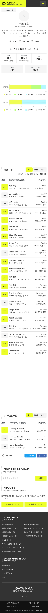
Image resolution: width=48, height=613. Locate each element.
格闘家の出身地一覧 (31, 524)
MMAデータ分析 (8, 569)
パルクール (31, 33)
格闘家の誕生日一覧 (9, 528)
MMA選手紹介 (7, 573)
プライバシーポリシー (35, 603)
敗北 (42, 170)
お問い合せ (35, 606)
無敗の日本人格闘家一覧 (33, 532)
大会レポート (7, 540)
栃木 (3, 30)
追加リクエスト (13, 504)
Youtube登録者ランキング (11, 544)
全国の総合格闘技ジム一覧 (11, 552)
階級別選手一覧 (7, 524)
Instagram (25, 41)
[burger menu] (43, 3)
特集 (3, 577)
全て (29, 170)
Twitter (13, 41)
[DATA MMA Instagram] (26, 596)
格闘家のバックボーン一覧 (34, 528)
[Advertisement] (24, 78)
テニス (8, 33)
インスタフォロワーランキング (13, 548)
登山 (38, 33)
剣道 (3, 33)
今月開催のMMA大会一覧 (33, 536)
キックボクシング (19, 33)
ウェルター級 (9, 10)
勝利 (36, 170)
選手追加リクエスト (12, 606)
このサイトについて (12, 603)
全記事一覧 (6, 565)
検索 (41, 478)
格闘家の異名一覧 (8, 532)
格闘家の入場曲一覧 (9, 536)
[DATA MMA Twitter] (21, 596)
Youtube (36, 41)
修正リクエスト (36, 504)
